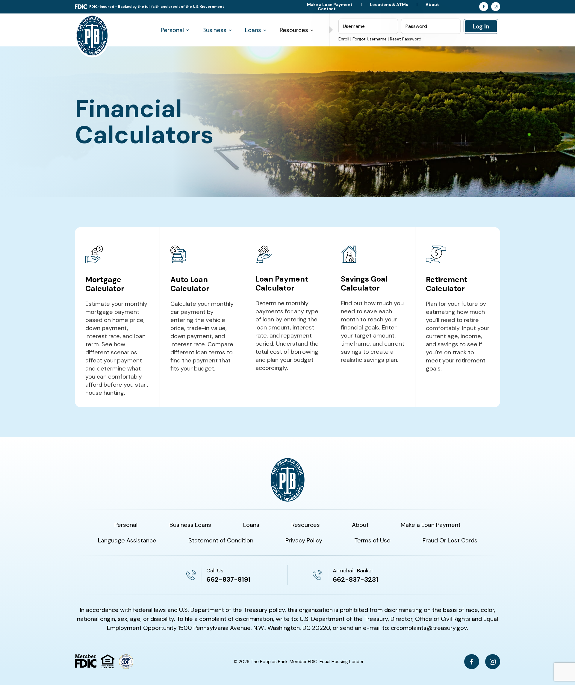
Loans (253, 30)
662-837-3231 (355, 579)
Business (214, 30)
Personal (172, 30)
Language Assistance (127, 541)
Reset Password (405, 39)
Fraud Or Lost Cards (450, 541)
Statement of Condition (220, 541)
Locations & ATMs (389, 4)
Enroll (343, 39)
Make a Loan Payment (329, 4)
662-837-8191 (228, 579)
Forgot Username (369, 39)
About (432, 4)
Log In (481, 26)
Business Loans (190, 526)
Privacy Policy (303, 541)
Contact (327, 9)
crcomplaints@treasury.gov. (429, 628)
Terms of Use (372, 541)
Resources (294, 30)
